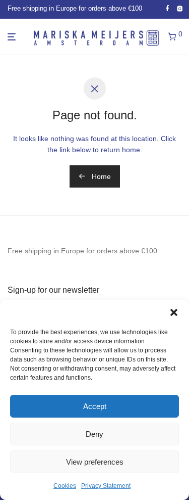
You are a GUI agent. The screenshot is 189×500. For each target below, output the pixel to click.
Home (100, 176)
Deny (94, 434)
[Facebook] (167, 8)
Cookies (64, 485)
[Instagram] (179, 8)
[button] (174, 312)
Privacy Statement (106, 485)
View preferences (94, 462)
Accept (94, 406)
